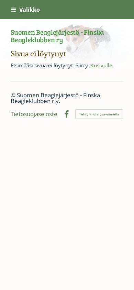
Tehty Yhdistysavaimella (99, 114)
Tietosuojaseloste (34, 114)
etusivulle (100, 65)
